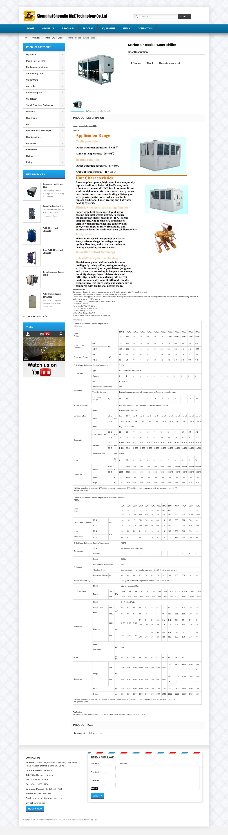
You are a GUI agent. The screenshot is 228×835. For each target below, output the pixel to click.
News (126, 28)
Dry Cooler (31, 54)
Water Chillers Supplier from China (52, 295)
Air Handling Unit (34, 73)
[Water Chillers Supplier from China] (32, 301)
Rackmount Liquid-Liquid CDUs (53, 185)
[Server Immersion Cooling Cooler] (32, 279)
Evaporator (31, 149)
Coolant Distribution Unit (53, 206)
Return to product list (169, 63)
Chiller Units (32, 80)
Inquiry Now (35, 808)
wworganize (39, 803)
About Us (48, 28)
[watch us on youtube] (44, 354)
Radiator (30, 156)
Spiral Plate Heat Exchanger (39, 105)
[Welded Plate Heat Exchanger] (32, 236)
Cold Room (31, 99)
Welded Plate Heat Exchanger (50, 229)
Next (149, 63)
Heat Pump (31, 118)
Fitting (29, 162)
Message (123, 763)
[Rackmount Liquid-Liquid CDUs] (32, 192)
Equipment (108, 28)
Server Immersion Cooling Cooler (53, 273)
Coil (28, 124)
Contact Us (145, 28)
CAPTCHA (95, 780)
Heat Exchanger (33, 137)
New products (35, 174)
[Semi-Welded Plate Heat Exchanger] (32, 257)
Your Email (95, 772)
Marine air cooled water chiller (89, 733)
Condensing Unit (34, 92)
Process (88, 28)
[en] (65, 16)
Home (30, 28)
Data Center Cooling (35, 61)
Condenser (31, 143)
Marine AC (31, 111)
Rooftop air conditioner (37, 67)
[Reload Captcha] (94, 788)
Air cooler (31, 86)
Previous (136, 63)
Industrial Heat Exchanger (38, 130)
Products (68, 28)
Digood (96, 819)
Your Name (95, 763)
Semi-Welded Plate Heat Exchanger (53, 251)
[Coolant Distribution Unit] (32, 214)
